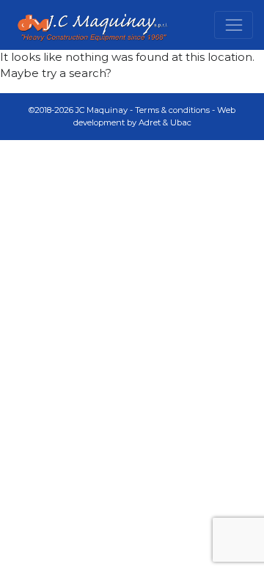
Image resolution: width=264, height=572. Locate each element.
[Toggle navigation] (233, 25)
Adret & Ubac (165, 122)
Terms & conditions (172, 110)
